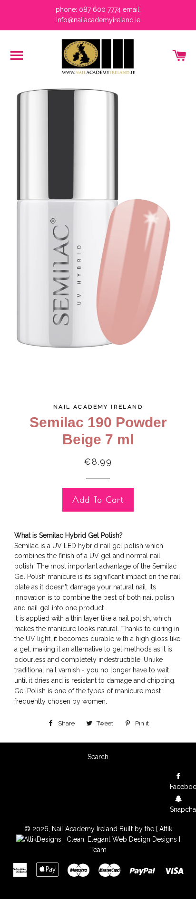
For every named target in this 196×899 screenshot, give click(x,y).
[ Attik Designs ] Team (135, 839)
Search (98, 757)
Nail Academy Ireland (85, 829)
